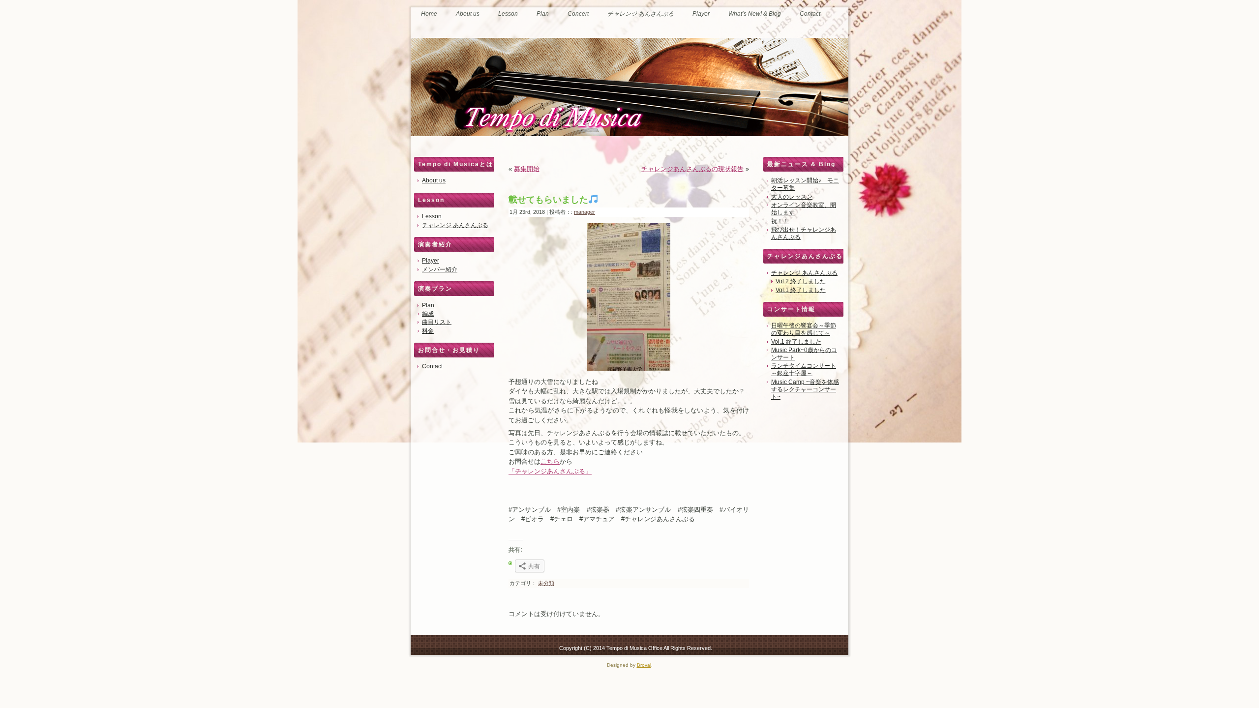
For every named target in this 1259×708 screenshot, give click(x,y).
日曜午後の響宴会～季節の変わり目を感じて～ (803, 329)
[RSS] (419, 646)
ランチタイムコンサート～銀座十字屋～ (803, 369)
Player (430, 260)
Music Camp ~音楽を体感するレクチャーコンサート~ (805, 389)
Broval (644, 665)
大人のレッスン (791, 196)
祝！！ (780, 221)
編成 (428, 313)
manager (584, 212)
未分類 (546, 583)
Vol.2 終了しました (801, 281)
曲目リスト (436, 322)
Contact (432, 366)
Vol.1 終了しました (801, 290)
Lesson (432, 216)
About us (434, 180)
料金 (428, 330)
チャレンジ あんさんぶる (455, 225)
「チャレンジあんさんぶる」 (550, 471)
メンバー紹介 (439, 269)
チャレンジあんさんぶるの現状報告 (692, 169)
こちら (550, 461)
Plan (428, 305)
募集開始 (527, 169)
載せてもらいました (548, 200)
